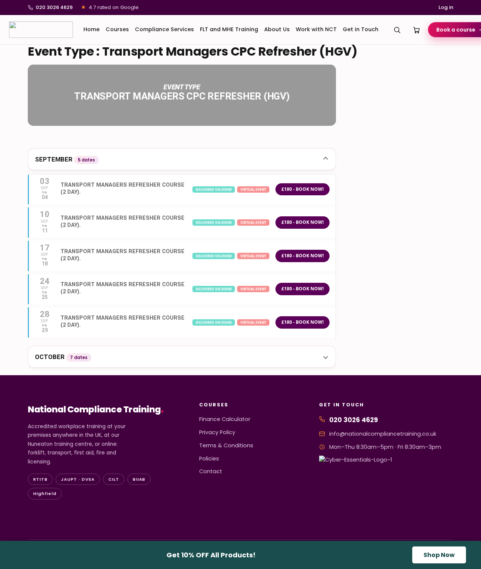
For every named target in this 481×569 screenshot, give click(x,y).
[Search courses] (397, 29)
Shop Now (439, 555)
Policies (209, 458)
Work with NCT (316, 29)
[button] (182, 159)
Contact (210, 471)
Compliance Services (164, 29)
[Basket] (416, 29)
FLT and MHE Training (229, 29)
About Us (277, 29)
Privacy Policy (217, 432)
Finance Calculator (224, 419)
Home (91, 29)
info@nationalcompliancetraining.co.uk (382, 434)
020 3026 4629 (54, 7)
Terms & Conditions (226, 445)
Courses (117, 29)
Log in (446, 7)
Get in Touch (360, 29)
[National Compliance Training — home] (41, 29)
